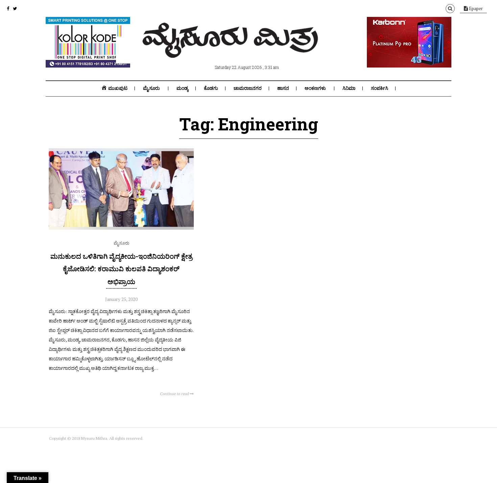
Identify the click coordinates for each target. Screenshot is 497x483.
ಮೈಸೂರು (151, 88)
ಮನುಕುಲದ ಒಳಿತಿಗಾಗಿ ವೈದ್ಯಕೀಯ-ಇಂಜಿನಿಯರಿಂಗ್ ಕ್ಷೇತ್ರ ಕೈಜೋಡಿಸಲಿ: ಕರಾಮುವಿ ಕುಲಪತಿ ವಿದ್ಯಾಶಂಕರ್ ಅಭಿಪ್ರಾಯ (121, 268)
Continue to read (175, 393)
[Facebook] (8, 8)
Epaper (475, 8)
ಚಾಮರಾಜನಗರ (248, 88)
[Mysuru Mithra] (231, 49)
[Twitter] (15, 8)
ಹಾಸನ (283, 88)
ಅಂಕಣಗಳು (315, 88)
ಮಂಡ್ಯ (182, 88)
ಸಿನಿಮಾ (348, 88)
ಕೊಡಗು (211, 88)
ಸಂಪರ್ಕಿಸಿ (379, 88)
